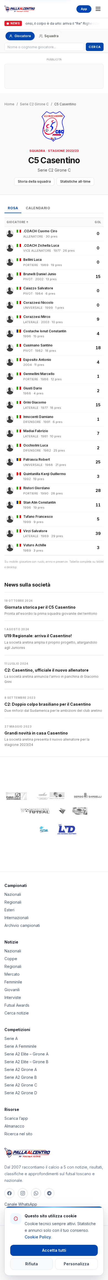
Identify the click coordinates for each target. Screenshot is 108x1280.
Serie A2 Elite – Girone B (26, 1061)
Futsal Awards (16, 1005)
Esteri (9, 909)
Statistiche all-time (75, 181)
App (84, 9)
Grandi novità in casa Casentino (36, 733)
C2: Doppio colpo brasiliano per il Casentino (47, 704)
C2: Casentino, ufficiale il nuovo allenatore (46, 670)
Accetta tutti (54, 1250)
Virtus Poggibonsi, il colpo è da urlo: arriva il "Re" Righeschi (50, 23)
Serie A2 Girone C (20, 1085)
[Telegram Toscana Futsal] (49, 1193)
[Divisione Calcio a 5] (40, 829)
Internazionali (16, 917)
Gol (98, 222)
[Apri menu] (98, 8)
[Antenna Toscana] (72, 811)
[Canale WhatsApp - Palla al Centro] (36, 1193)
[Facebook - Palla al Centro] (9, 1193)
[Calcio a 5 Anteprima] (16, 796)
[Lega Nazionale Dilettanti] (66, 829)
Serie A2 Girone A (20, 1069)
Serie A (11, 1038)
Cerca (95, 47)
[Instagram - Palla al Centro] (23, 1193)
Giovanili (12, 989)
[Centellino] (50, 796)
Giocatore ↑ (18, 222)
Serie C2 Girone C (34, 104)
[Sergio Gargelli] (87, 796)
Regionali (12, 902)
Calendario (38, 208)
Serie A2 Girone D (20, 1092)
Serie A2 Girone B (20, 1077)
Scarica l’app (16, 1118)
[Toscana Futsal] (35, 811)
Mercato (12, 974)
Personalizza (76, 1263)
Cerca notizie (16, 1013)
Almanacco (14, 1126)
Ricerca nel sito (18, 1133)
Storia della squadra (34, 181)
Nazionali (12, 894)
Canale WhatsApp (20, 1204)
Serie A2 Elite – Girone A (26, 1054)
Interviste (12, 997)
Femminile (13, 982)
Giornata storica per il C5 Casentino (40, 607)
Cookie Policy (38, 1237)
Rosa (13, 208)
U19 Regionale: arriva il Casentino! (38, 635)
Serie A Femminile (20, 1046)
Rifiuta (31, 1263)
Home (9, 104)
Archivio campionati (22, 925)
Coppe (10, 958)
